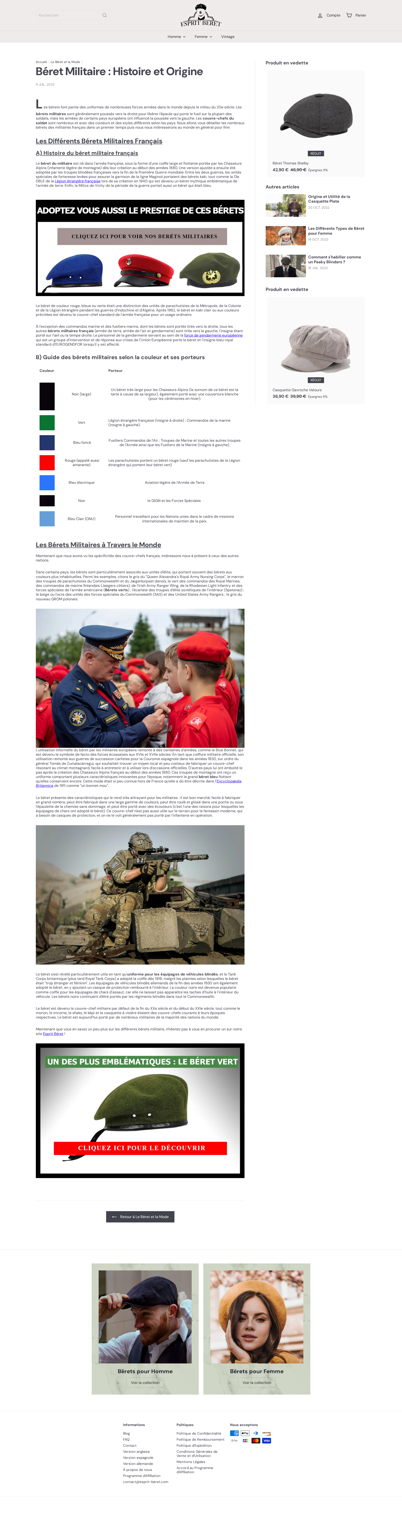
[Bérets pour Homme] (145, 1316)
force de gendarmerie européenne (213, 335)
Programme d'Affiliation (142, 1475)
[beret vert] (140, 1110)
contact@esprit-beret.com (145, 1482)
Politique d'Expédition (194, 1445)
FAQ (126, 1439)
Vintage (227, 36)
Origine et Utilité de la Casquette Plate (329, 199)
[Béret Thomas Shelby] (316, 123)
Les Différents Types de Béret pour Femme (336, 231)
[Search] (104, 15)
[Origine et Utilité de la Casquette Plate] (286, 205)
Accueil (41, 62)
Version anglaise (136, 1451)
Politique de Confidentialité (199, 1433)
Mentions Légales (191, 1462)
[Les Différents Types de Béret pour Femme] (286, 235)
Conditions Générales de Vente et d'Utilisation (197, 1453)
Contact (130, 1445)
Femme (201, 36)
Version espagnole (138, 1457)
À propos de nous (137, 1469)
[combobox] (73, 15)
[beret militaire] (140, 248)
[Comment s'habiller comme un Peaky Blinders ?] (286, 266)
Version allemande (138, 1463)
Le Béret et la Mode (65, 62)
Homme (175, 36)
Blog (126, 1433)
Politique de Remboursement (200, 1439)
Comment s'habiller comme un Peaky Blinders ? (334, 259)
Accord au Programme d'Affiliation (195, 1470)
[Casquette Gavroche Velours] (316, 350)
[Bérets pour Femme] (256, 1316)
